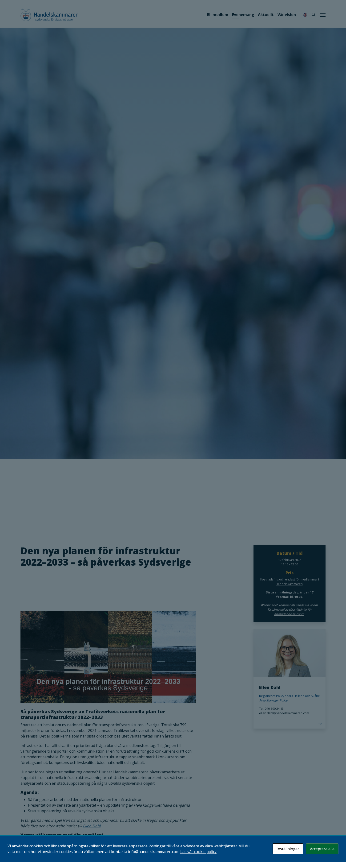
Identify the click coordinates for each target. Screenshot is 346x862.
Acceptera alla (322, 848)
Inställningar (288, 848)
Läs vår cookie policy (198, 851)
